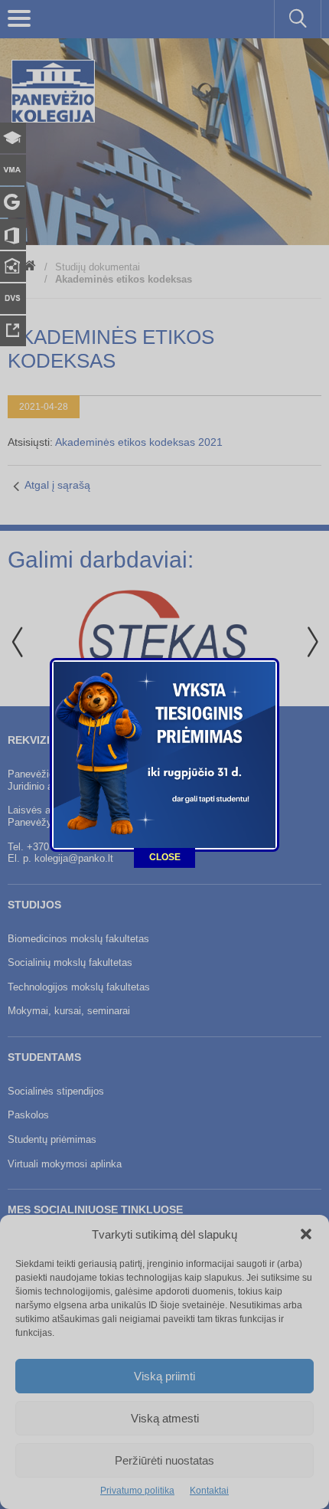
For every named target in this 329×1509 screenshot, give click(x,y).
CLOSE (165, 857)
